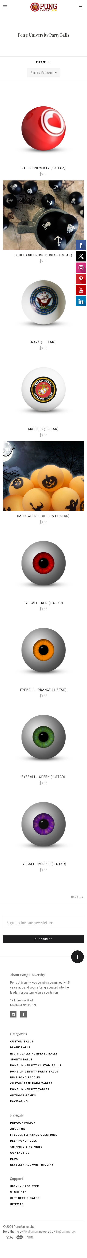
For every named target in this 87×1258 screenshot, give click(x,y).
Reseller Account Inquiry (31, 1164)
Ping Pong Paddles (25, 1077)
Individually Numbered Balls (34, 1053)
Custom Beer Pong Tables (31, 1083)
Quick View (43, 131)
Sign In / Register (24, 1186)
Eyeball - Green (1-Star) (43, 776)
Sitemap (16, 1204)
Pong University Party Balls (34, 1071)
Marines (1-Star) (43, 429)
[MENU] (5, 6)
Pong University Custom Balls (35, 1065)
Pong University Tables (29, 1089)
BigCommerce (65, 1231)
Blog (14, 1158)
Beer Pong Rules (23, 1140)
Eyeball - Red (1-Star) (43, 603)
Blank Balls (20, 1047)
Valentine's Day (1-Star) (44, 168)
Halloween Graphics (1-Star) (43, 516)
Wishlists (18, 1192)
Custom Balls (21, 1041)
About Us (17, 1128)
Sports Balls (21, 1059)
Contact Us (19, 1152)
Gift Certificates (24, 1198)
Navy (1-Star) (43, 342)
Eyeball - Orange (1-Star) (43, 690)
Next (75, 897)
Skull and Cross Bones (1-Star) (43, 255)
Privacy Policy (22, 1122)
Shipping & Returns (26, 1146)
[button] (49, 62)
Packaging (19, 1101)
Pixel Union (30, 1231)
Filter (41, 62)
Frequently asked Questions (33, 1134)
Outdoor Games (23, 1095)
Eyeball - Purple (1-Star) (44, 864)
